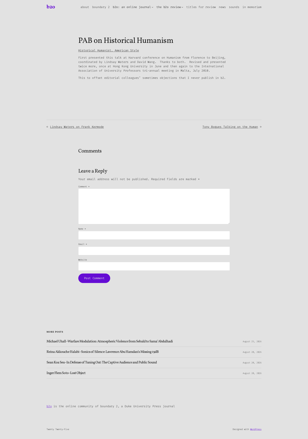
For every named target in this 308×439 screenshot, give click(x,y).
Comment (84, 186)
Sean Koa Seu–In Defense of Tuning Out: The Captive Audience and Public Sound (102, 363)
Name (82, 228)
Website (82, 259)
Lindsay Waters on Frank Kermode (77, 127)
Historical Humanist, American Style (108, 50)
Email (82, 244)
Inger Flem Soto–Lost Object (66, 373)
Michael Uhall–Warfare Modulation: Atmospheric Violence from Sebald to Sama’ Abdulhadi (110, 342)
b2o (51, 7)
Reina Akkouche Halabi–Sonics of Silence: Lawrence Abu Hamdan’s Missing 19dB (103, 352)
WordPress (255, 429)
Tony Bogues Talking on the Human (230, 127)
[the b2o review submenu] (182, 7)
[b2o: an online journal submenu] (152, 7)
